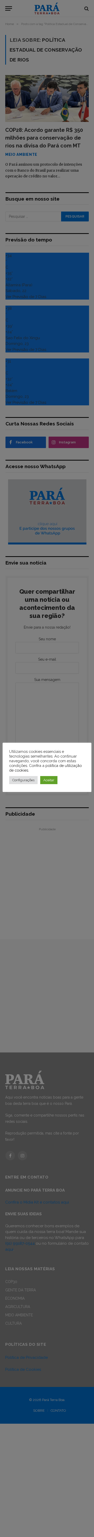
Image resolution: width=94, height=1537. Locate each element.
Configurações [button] (23, 780)
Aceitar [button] (48, 780)
